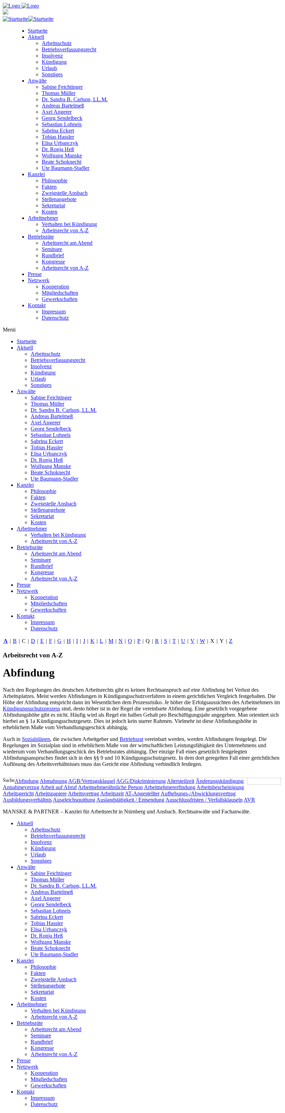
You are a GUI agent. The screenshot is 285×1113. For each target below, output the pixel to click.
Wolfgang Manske (62, 155)
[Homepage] (21, 6)
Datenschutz (55, 318)
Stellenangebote (59, 199)
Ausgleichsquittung (74, 800)
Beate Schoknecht (61, 162)
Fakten (49, 187)
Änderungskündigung (220, 781)
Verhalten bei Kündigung (69, 224)
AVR (249, 800)
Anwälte (37, 81)
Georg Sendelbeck (62, 118)
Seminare (52, 249)
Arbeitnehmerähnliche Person (110, 787)
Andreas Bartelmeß (63, 106)
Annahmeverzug (21, 787)
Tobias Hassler (58, 137)
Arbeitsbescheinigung (220, 787)
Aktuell (36, 37)
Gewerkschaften (60, 299)
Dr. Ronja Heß (58, 149)
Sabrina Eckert (58, 130)
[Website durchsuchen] (281, 781)
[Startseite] (28, 19)
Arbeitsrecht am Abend (67, 243)
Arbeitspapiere (51, 793)
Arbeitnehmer (43, 218)
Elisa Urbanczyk (60, 143)
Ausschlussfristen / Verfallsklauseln (204, 800)
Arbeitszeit (112, 793)
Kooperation (55, 287)
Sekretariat (53, 205)
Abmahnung (53, 781)
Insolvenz (52, 56)
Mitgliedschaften (60, 293)
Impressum (54, 311)
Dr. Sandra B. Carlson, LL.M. (75, 99)
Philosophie (54, 180)
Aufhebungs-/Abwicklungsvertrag (198, 793)
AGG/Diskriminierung (141, 781)
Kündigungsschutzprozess (31, 708)
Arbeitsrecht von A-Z (65, 230)
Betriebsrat (131, 739)
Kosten (49, 212)
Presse (35, 274)
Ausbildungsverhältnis (27, 800)
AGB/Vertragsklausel (91, 781)
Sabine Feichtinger (62, 87)
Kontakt (37, 305)
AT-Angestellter (142, 793)
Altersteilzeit (180, 781)
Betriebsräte (41, 237)
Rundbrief (53, 255)
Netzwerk (38, 280)
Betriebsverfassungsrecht (69, 49)
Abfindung (27, 781)
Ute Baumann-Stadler (65, 168)
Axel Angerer (57, 112)
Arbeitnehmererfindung (169, 787)
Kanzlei (36, 174)
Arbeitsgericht (18, 793)
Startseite (38, 31)
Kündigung (54, 62)
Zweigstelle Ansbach (65, 193)
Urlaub (49, 68)
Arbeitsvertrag (83, 793)
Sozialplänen (36, 739)
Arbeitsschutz (57, 43)
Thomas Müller (58, 93)
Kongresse (53, 262)
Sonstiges (52, 74)
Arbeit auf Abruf (58, 787)
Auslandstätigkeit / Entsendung (130, 800)
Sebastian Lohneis (62, 124)
